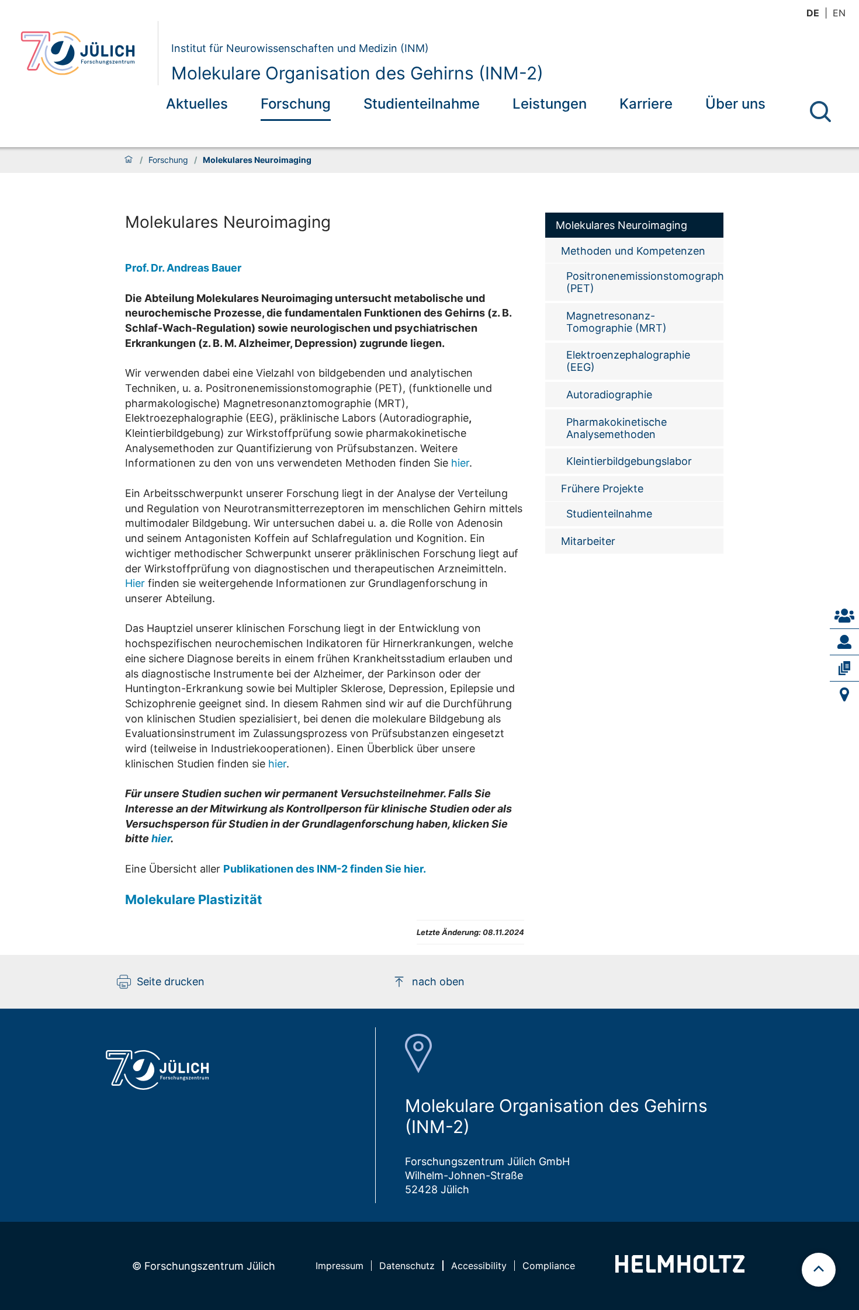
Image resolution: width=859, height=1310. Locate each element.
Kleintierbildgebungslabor (629, 461)
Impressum (339, 1265)
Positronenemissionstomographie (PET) (645, 282)
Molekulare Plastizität (193, 899)
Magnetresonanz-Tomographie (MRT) (616, 322)
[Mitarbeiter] (844, 642)
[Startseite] (128, 160)
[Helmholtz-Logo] (679, 1269)
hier (460, 463)
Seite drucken (171, 981)
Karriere (646, 103)
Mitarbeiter (588, 541)
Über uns (735, 103)
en (839, 13)
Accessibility (479, 1265)
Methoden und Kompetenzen (633, 251)
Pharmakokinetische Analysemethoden (616, 428)
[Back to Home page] (84, 53)
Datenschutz (407, 1265)
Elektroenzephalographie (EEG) (628, 361)
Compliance (548, 1265)
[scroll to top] (819, 1270)
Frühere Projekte (602, 488)
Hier (136, 583)
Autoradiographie (609, 394)
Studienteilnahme (421, 103)
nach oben (438, 981)
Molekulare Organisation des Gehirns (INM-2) (357, 73)
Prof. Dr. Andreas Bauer (183, 268)
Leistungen (549, 103)
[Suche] (820, 111)
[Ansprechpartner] (844, 615)
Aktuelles (197, 103)
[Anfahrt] (844, 694)
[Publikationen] (844, 668)
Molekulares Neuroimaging (621, 225)
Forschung (296, 103)
